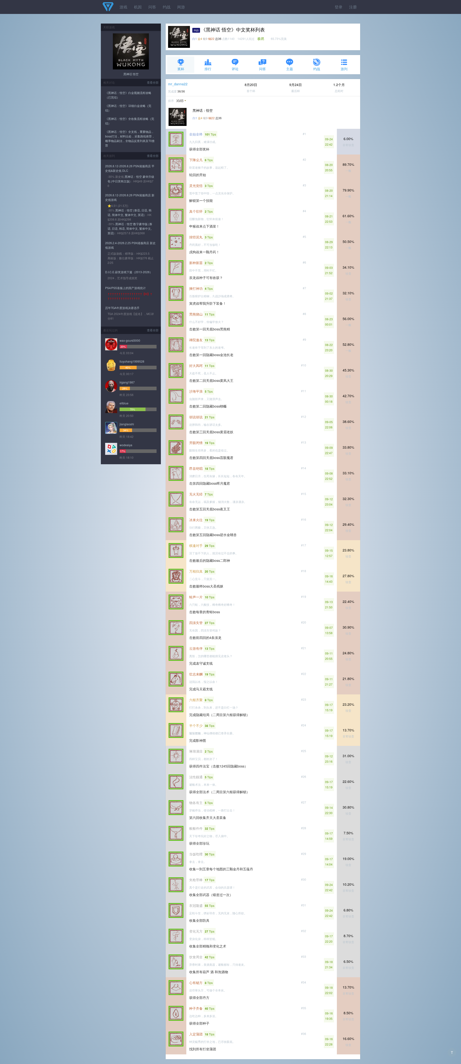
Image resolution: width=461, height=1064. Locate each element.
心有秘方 (196, 982)
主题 (289, 68)
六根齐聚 (196, 699)
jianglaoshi (127, 424)
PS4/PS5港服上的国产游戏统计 (125, 288)
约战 (166, 7)
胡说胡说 (196, 416)
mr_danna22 (178, 83)
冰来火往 (196, 519)
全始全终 (196, 134)
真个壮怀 (196, 211)
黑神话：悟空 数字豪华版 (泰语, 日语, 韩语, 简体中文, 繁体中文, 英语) (130, 228)
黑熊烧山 (196, 314)
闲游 (181, 7)
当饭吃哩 (196, 854)
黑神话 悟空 (131, 74)
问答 (152, 7)
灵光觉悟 (196, 185)
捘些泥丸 (196, 237)
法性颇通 (196, 776)
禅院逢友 (196, 339)
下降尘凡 (196, 159)
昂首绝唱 (196, 468)
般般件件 (196, 828)
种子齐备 (196, 1008)
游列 (344, 68)
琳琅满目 (196, 751)
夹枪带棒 (196, 879)
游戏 (123, 7)
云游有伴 (196, 648)
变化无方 (196, 931)
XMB (179, 100)
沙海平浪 (196, 391)
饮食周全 (196, 956)
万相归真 (196, 571)
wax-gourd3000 (130, 340)
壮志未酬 (196, 674)
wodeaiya (126, 445)
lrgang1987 (127, 382)
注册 (353, 7)
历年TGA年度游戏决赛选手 (122, 308)
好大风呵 (196, 365)
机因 (138, 7)
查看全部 (152, 82)
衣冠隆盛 (196, 905)
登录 (338, 7)
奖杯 (180, 68)
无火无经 (196, 494)
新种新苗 (196, 262)
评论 (235, 68)
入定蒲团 (196, 1034)
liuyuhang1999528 (132, 361)
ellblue (124, 403)
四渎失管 (196, 622)
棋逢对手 (196, 545)
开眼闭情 (196, 442)
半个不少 (196, 725)
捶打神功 (196, 288)
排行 (208, 68)
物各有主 (196, 802)
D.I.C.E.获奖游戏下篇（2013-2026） (128, 272)
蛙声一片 (196, 596)
